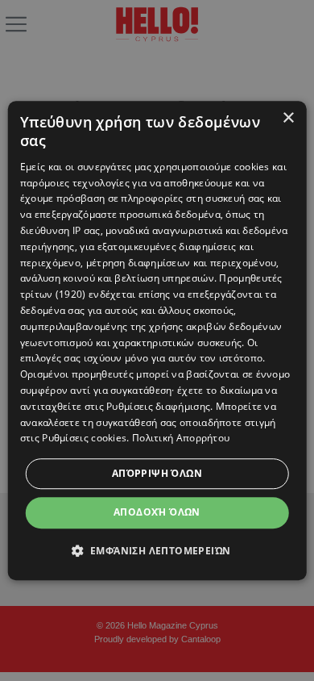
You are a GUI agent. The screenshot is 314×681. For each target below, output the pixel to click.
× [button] (288, 118)
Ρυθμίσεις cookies (84, 438)
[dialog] (157, 340)
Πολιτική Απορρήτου (180, 438)
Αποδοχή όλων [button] (157, 512)
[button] (157, 550)
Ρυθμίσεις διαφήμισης (158, 406)
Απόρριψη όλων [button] (157, 473)
